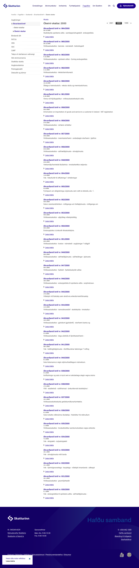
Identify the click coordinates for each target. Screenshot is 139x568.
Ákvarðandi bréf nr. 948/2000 (56, 160)
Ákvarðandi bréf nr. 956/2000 (56, 147)
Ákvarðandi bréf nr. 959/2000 (56, 120)
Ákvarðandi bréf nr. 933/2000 (56, 450)
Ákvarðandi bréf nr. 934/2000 (56, 437)
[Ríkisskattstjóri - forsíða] (14, 6)
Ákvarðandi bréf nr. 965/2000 (56, 41)
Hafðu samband (125, 533)
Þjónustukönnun (38, 555)
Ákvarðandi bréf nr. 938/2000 (56, 384)
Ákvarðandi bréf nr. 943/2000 (56, 318)
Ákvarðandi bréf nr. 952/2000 (56, 200)
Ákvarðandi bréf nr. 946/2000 (56, 279)
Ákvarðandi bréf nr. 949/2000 (56, 252)
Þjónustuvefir (128, 6)
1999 (126, 23)
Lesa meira (49, 37)
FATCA (13, 39)
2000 (119, 23)
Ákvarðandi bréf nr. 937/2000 (56, 397)
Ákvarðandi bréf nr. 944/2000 (56, 305)
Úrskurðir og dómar (18, 73)
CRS (13, 43)
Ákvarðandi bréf (39, 14)
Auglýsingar (15, 20)
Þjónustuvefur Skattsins (17, 533)
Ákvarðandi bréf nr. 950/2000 (56, 226)
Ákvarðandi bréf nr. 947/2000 (56, 265)
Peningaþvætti (16, 69)
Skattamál (29, 14)
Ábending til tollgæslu (123, 536)
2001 (111, 23)
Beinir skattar (19, 28)
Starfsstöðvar (126, 540)
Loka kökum (29, 559)
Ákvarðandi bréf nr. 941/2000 (56, 344)
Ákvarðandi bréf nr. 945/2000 (56, 292)
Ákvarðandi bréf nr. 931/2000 (56, 476)
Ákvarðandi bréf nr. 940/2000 (56, 358)
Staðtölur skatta (17, 62)
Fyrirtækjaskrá (74, 6)
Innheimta (63, 6)
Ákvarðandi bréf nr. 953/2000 (56, 213)
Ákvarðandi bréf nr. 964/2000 (56, 28)
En (109, 6)
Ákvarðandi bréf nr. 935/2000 (56, 423)
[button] (45, 19)
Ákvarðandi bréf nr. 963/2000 (56, 55)
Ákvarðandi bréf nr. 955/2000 (56, 186)
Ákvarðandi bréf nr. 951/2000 (56, 239)
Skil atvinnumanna (18, 58)
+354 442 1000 (125, 530)
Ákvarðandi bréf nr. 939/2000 (56, 371)
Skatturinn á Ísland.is (16, 536)
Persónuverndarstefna (54, 555)
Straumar (67, 555)
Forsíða (13, 14)
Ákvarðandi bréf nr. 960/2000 (56, 81)
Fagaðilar (21, 14)
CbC (12, 47)
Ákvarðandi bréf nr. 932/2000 (56, 463)
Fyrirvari (11, 555)
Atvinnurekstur (50, 6)
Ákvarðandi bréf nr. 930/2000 (56, 489)
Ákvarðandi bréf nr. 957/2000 (56, 134)
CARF (13, 51)
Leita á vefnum (113, 5)
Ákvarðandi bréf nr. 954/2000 (56, 173)
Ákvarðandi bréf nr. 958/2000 (56, 107)
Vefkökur (27, 555)
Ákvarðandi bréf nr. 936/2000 (56, 410)
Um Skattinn (97, 6)
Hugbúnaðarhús (17, 65)
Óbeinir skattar (50, 14)
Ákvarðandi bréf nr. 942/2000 (56, 331)
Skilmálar (18, 555)
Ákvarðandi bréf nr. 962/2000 (56, 68)
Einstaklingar (38, 6)
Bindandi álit (16, 36)
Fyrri (107, 23)
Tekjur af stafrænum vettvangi (23, 54)
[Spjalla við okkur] (130, 559)
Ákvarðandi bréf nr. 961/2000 (56, 94)
